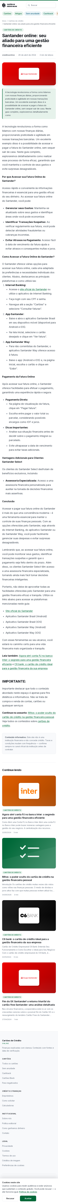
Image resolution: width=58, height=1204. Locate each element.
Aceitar (28, 1198)
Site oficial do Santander (19, 611)
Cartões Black (8, 1078)
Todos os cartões (10, 1063)
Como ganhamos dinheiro (13, 1128)
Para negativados (10, 1083)
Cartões (7, 13)
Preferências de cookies (13, 1165)
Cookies (6, 1151)
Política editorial (9, 1123)
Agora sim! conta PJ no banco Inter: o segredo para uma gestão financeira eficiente (27, 660)
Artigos (18, 13)
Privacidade (7, 1146)
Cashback (48, 13)
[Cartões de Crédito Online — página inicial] (9, 5)
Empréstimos (7, 1096)
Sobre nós (6, 1118)
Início (4, 21)
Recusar (10, 1198)
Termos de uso (9, 1156)
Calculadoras (8, 1105)
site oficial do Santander (33, 289)
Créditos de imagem (11, 1160)
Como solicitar (8, 1100)
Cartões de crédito (15, 21)
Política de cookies (28, 1192)
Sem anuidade (33, 13)
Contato (5, 1133)
